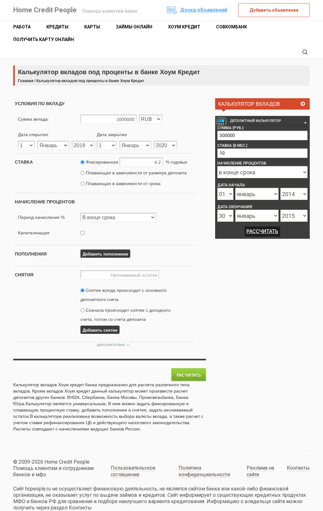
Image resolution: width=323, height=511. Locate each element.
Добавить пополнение (105, 254)
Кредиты (57, 26)
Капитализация (34, 232)
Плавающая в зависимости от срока (123, 183)
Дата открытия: (33, 134)
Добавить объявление (274, 10)
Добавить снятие (100, 330)
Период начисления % (41, 217)
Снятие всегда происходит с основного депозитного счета (123, 295)
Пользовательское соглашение (133, 471)
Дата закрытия (112, 134)
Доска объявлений (203, 10)
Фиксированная (136, 162)
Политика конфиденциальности (204, 471)
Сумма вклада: (33, 119)
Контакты (298, 468)
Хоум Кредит (184, 26)
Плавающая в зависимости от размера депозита (136, 172)
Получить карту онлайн (43, 39)
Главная (25, 80)
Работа (22, 26)
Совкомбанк (231, 26)
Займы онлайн (134, 26)
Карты (92, 26)
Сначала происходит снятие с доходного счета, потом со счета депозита (125, 315)
